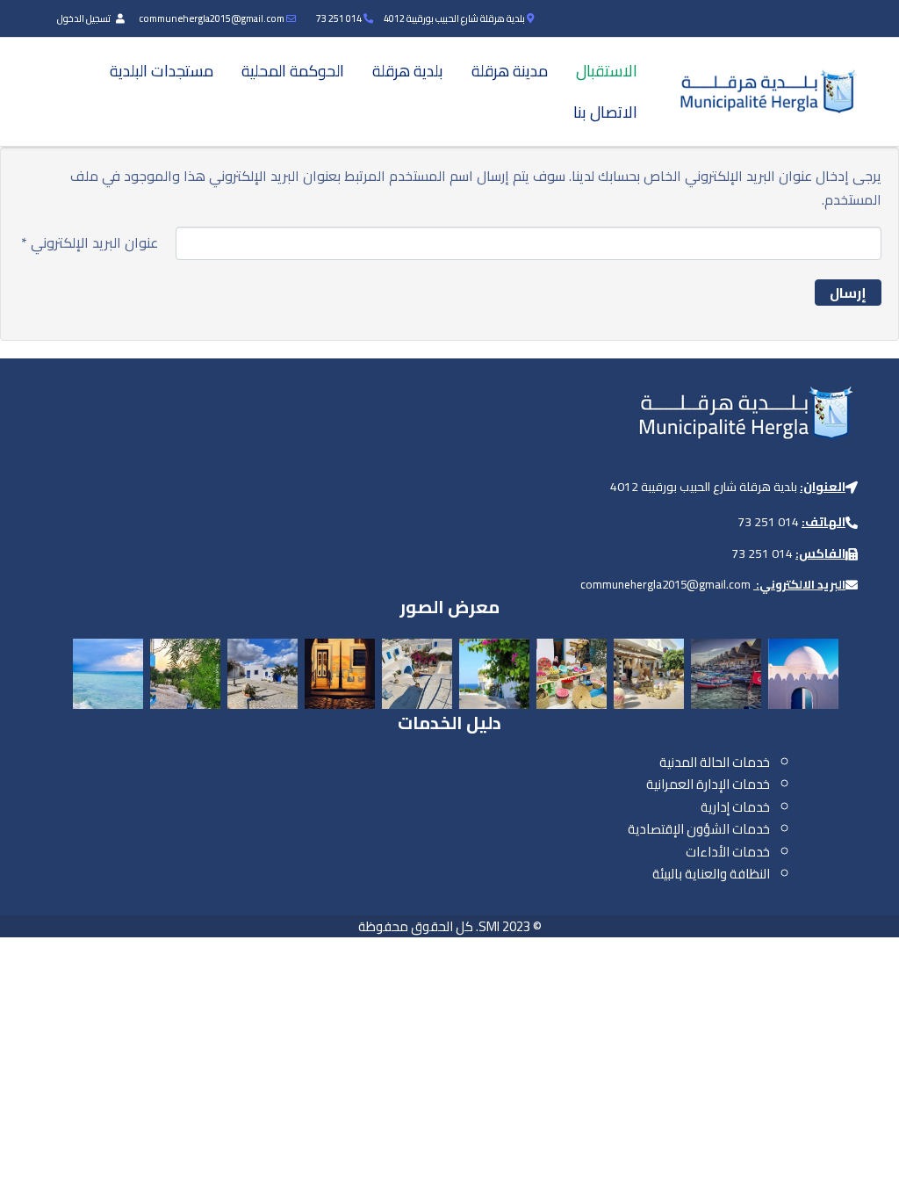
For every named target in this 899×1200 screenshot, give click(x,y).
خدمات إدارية (735, 807)
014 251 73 (339, 18)
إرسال (848, 292)
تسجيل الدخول (84, 18)
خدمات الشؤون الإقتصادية (699, 829)
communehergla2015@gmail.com (211, 18)
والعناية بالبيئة (689, 873)
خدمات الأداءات (728, 851)
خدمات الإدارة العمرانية (708, 784)
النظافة (750, 873)
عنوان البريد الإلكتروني (89, 243)
